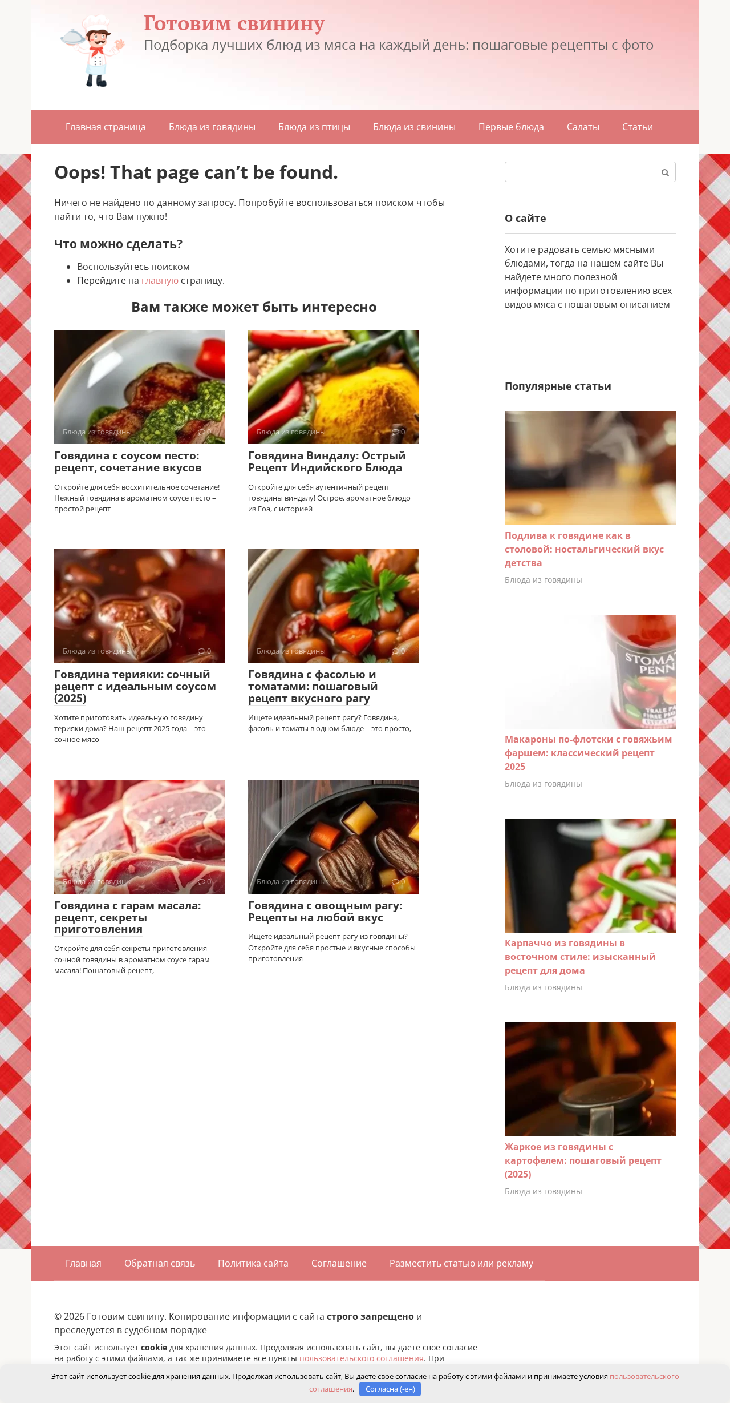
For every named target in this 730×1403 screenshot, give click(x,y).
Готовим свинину (234, 22)
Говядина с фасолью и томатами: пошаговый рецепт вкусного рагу (313, 686)
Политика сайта (253, 1263)
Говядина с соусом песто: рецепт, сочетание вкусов (128, 461)
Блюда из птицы (314, 126)
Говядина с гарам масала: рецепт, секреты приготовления (127, 917)
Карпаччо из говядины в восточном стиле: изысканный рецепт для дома (580, 957)
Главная (84, 1263)
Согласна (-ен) (390, 1389)
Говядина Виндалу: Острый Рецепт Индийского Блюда (327, 461)
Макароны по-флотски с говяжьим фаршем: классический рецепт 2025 (588, 753)
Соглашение (339, 1263)
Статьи (637, 126)
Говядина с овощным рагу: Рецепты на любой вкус (325, 911)
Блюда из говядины (212, 126)
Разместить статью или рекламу (461, 1263)
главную (160, 280)
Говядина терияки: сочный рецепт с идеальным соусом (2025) (135, 686)
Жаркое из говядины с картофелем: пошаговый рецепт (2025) (583, 1160)
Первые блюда (511, 126)
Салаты (583, 126)
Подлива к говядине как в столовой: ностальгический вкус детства (584, 549)
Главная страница (106, 126)
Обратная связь (159, 1263)
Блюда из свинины (414, 126)
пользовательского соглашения (361, 1358)
